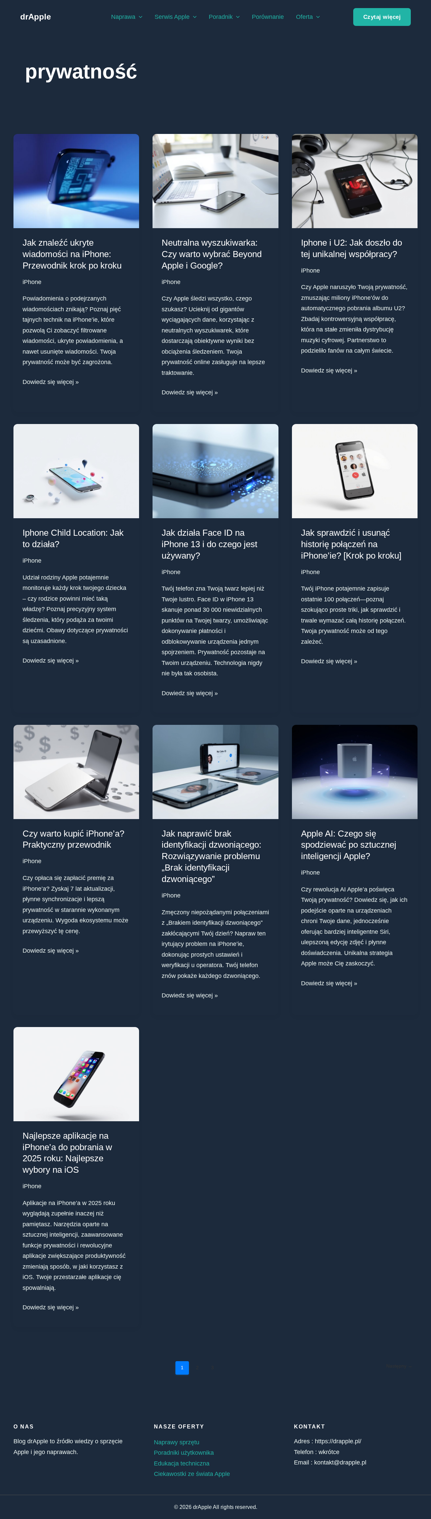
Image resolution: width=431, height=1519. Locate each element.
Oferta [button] (304, 16)
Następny (399, 1366)
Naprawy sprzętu (176, 1442)
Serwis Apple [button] (172, 16)
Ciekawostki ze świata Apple (192, 1474)
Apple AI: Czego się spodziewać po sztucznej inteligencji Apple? (348, 844)
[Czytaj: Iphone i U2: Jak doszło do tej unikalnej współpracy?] (355, 180)
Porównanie (268, 16)
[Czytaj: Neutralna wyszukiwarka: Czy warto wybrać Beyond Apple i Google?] (215, 180)
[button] (138, 17)
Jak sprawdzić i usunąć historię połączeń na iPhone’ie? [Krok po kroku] (351, 544)
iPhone (32, 282)
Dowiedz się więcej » (51, 381)
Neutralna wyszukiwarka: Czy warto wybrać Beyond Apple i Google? (212, 254)
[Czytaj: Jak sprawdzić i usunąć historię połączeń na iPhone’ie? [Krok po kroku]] (355, 470)
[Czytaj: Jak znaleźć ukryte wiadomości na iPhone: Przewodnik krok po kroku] (76, 180)
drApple (35, 16)
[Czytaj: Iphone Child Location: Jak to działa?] (76, 470)
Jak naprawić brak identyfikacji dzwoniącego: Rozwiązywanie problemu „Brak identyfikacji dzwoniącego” (211, 856)
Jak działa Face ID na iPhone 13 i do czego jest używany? (209, 544)
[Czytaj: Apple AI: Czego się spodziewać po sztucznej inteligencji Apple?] (355, 771)
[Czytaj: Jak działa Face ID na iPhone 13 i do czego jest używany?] (215, 470)
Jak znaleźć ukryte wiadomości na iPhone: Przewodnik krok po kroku (72, 254)
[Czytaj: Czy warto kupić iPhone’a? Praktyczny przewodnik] (76, 771)
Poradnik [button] (221, 16)
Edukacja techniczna (181, 1463)
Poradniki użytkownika (184, 1452)
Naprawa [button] (123, 16)
